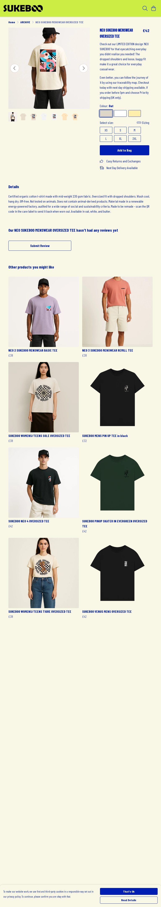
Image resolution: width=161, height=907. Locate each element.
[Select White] (120, 113)
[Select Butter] (134, 113)
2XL (134, 138)
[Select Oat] (106, 113)
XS (106, 130)
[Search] (145, 8)
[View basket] (153, 8)
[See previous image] (14, 68)
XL (120, 138)
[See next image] (83, 68)
